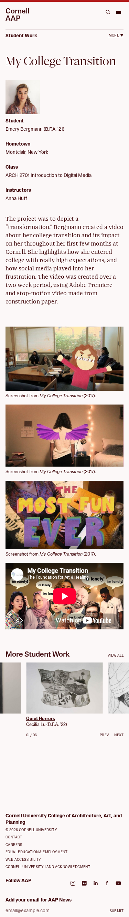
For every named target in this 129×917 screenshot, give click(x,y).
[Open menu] (118, 12)
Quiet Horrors (40, 719)
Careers (14, 845)
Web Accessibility (23, 860)
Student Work (21, 36)
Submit (116, 911)
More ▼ (116, 36)
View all (115, 656)
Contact (14, 837)
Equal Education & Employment (36, 852)
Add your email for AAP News (39, 900)
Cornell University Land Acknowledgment (48, 867)
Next (118, 735)
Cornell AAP (17, 15)
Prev (104, 735)
